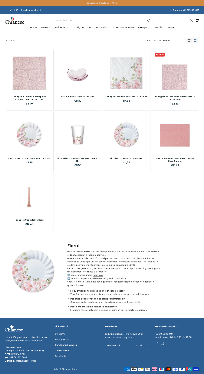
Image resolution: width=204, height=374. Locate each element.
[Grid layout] (195, 40)
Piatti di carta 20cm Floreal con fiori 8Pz (29, 158)
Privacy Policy (62, 339)
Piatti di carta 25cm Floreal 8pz (126, 158)
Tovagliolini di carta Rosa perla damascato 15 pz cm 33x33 (29, 98)
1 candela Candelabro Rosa (29, 220)
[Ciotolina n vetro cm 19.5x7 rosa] (78, 73)
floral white (120, 278)
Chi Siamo (60, 333)
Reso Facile (60, 356)
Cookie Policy (62, 350)
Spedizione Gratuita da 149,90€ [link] (102, 3)
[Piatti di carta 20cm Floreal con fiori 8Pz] (29, 135)
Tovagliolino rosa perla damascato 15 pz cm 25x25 (175, 98)
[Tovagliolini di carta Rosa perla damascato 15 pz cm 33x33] (29, 73)
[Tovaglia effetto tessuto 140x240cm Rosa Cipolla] (175, 135)
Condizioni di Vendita (66, 344)
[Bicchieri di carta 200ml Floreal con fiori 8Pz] (78, 135)
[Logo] (14, 20)
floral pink (98, 275)
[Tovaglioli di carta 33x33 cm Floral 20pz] (126, 73)
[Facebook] (6, 10)
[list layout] (190, 40)
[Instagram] (11, 10)
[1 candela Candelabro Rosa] (29, 196)
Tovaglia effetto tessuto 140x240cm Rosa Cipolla (175, 159)
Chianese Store (69, 369)
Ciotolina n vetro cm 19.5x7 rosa (77, 96)
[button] (197, 20)
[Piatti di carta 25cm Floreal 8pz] (126, 135)
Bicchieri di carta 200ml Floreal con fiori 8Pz (77, 159)
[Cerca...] (148, 20)
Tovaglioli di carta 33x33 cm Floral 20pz (126, 96)
